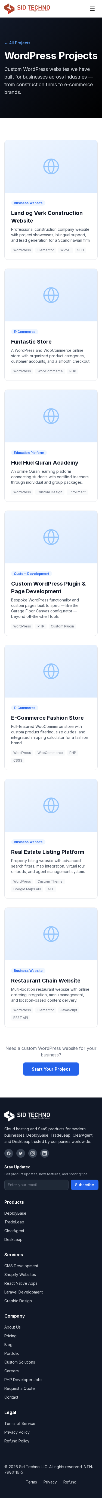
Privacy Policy (17, 1432)
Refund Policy (16, 1441)
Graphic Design (18, 1300)
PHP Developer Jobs (23, 1379)
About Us (12, 1327)
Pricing (10, 1335)
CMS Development (21, 1265)
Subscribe (84, 1184)
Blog (8, 1344)
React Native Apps (21, 1283)
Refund (69, 1482)
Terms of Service (19, 1423)
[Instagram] (32, 1153)
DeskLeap (13, 1239)
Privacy (50, 1482)
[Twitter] (20, 1153)
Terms (31, 1482)
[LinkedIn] (44, 1153)
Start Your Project (51, 1069)
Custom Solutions (19, 1362)
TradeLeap (14, 1222)
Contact (11, 1397)
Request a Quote (19, 1388)
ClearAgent (14, 1230)
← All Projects (17, 43)
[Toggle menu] (92, 8)
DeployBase (15, 1213)
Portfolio (12, 1353)
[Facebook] (8, 1153)
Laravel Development (23, 1292)
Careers (11, 1371)
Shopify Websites (20, 1274)
